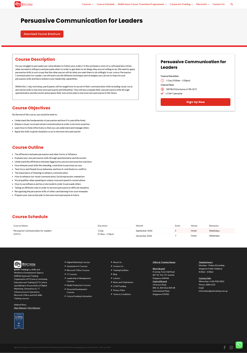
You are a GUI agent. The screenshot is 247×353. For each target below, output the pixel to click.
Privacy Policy (119, 290)
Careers (116, 278)
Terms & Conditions (122, 294)
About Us (117, 262)
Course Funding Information (79, 296)
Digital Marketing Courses (78, 262)
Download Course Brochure (42, 34)
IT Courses (72, 274)
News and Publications (123, 282)
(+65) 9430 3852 (217, 281)
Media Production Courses (79, 285)
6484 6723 (210, 284)
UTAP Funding (119, 286)
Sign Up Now (195, 102)
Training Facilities (121, 270)
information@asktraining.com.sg (213, 291)
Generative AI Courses (77, 266)
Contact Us (118, 266)
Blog (115, 274)
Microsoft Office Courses (78, 270)
